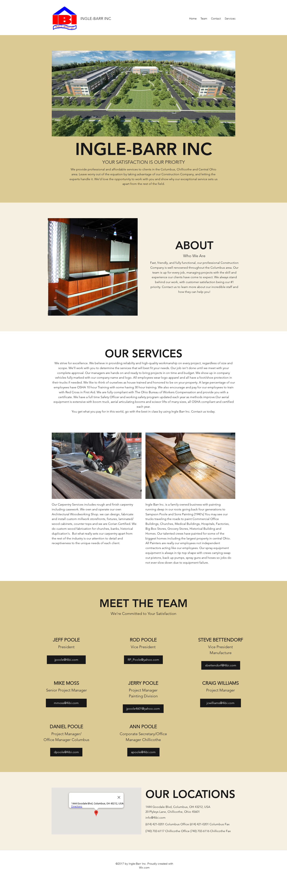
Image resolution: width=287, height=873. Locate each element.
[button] (140, 93)
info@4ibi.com (155, 817)
